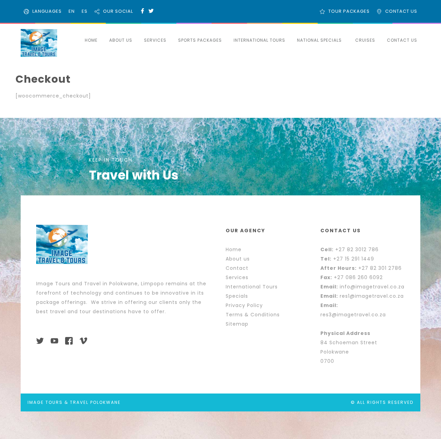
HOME (91, 40)
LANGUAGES (47, 11)
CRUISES (365, 40)
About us (238, 258)
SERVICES (155, 40)
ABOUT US (120, 40)
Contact (237, 268)
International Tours (252, 286)
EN (72, 11)
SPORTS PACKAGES (200, 40)
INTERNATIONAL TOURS (259, 40)
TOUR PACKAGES (349, 11)
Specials (237, 296)
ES (85, 11)
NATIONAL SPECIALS (319, 40)
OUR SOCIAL (118, 11)
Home (234, 249)
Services (237, 277)
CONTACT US (401, 11)
